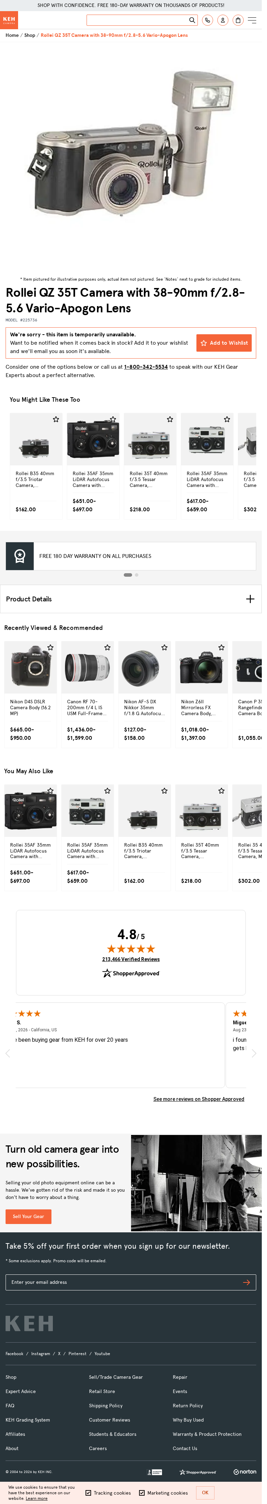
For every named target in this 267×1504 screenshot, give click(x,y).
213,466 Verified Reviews (131, 959)
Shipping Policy (105, 1406)
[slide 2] (136, 575)
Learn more (37, 1498)
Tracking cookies (112, 1493)
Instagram (40, 1353)
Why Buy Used (188, 1420)
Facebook (14, 1353)
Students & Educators (112, 1434)
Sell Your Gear (28, 1216)
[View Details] (36, 454)
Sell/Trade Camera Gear (116, 1377)
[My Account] (222, 20)
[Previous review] (7, 1053)
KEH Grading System (28, 1420)
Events (180, 1391)
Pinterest (77, 1353)
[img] (131, 948)
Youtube (102, 1353)
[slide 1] (128, 575)
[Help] (207, 20)
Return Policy (188, 1406)
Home (12, 35)
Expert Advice (21, 1391)
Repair (180, 1377)
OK (205, 1493)
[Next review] (254, 1053)
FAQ (10, 1406)
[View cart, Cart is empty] (238, 20)
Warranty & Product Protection (207, 1434)
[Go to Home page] (9, 20)
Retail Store (102, 1391)
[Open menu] (252, 20)
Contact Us (185, 1448)
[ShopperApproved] (198, 1472)
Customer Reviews (109, 1420)
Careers (98, 1448)
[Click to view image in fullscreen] (130, 158)
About (12, 1448)
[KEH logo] (29, 1323)
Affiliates (15, 1434)
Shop (29, 35)
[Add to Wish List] (55, 419)
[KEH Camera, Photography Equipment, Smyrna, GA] (154, 1472)
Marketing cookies (167, 1493)
